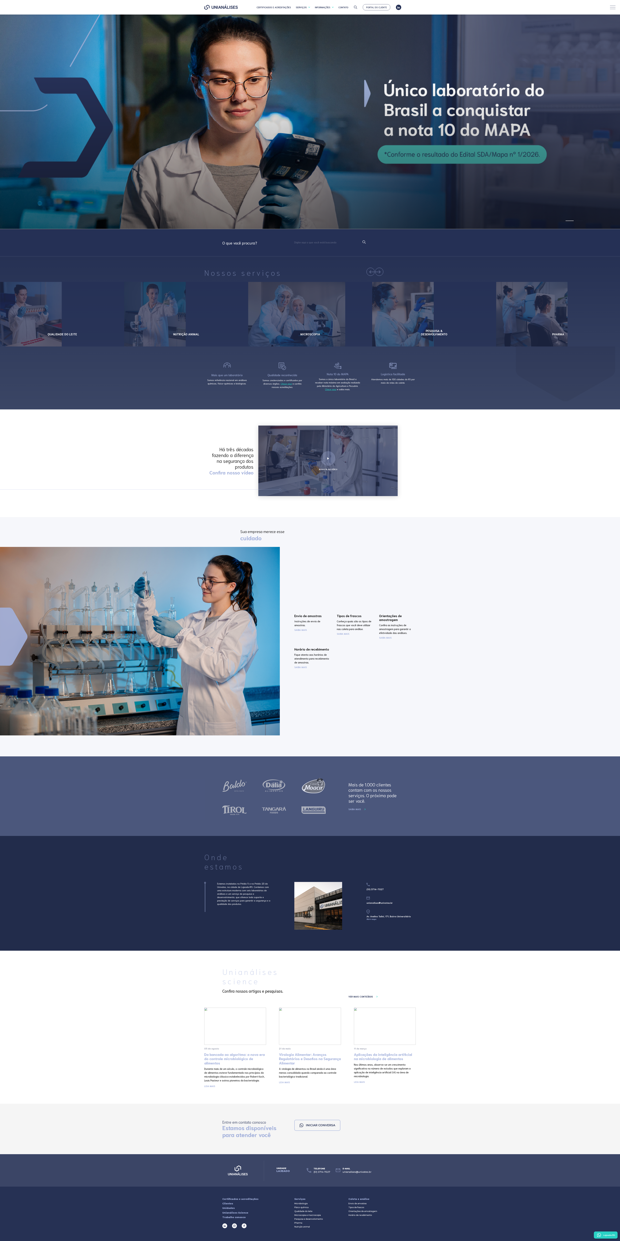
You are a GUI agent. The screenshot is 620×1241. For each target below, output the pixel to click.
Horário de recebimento (360, 1215)
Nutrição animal (302, 1227)
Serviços (301, 7)
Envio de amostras (357, 1203)
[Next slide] (379, 272)
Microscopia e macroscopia (307, 1215)
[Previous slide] (371, 272)
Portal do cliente (376, 7)
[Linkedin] (398, 7)
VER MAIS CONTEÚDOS (360, 996)
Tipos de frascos (356, 1207)
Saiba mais (354, 809)
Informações (322, 7)
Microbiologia (301, 1203)
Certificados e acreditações (274, 7)
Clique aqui (286, 383)
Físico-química (301, 1207)
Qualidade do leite (303, 1211)
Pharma (298, 1223)
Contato (343, 7)
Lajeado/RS (609, 1235)
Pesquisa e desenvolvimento (308, 1219)
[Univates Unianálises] (221, 7)
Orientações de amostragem (362, 1211)
